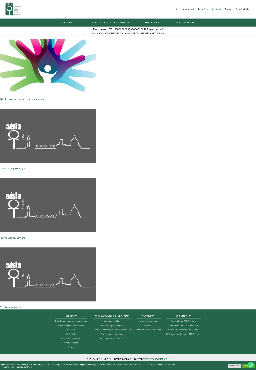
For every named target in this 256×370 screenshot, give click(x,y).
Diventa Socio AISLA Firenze (148, 330)
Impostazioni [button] (234, 366)
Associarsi (188, 9)
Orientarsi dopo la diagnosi (111, 325)
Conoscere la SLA (111, 321)
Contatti (216, 9)
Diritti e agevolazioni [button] (10, 307)
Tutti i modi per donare (148, 321)
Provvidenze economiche (112, 334)
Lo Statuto (71, 334)
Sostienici (151, 22)
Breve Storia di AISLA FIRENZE (71, 325)
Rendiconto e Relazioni (71, 338)
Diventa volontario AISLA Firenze (183, 325)
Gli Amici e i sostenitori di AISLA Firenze (183, 334)
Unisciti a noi (183, 22)
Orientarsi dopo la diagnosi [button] (13, 168)
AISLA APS (71, 330)
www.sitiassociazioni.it (156, 359)
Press (228, 9)
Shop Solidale (242, 9)
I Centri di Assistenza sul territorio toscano (112, 330)
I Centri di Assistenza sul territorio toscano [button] (22, 99)
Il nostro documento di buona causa (71, 321)
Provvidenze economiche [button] (12, 238)
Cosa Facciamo (71, 343)
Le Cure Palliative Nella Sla (111, 338)
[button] (177, 9)
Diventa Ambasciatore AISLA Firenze (183, 330)
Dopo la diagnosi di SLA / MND (109, 22)
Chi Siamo (67, 22)
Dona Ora (203, 9)
